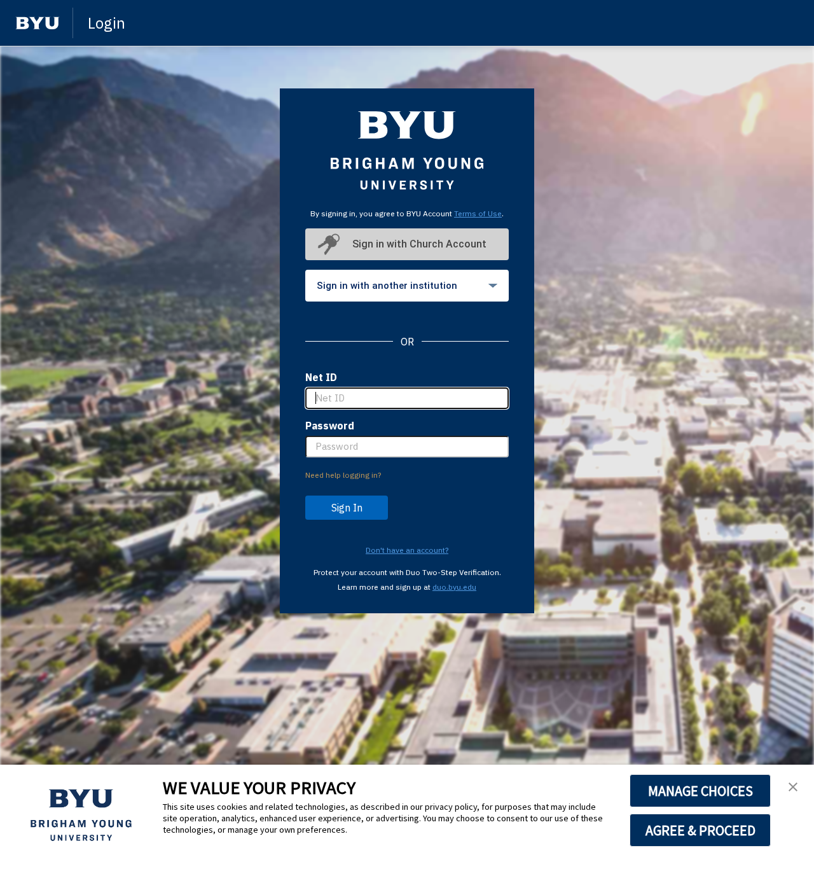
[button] (793, 787)
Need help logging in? (343, 475)
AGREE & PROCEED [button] (700, 830)
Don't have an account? (407, 550)
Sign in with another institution (387, 285)
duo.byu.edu (454, 587)
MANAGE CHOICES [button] (700, 791)
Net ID (321, 377)
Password (329, 425)
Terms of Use (478, 213)
